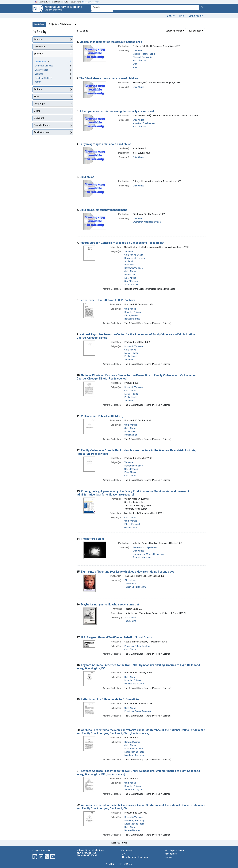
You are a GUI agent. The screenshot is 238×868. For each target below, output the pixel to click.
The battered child (92, 538)
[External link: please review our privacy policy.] (35, 856)
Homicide (129, 264)
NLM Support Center (174, 850)
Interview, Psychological (144, 123)
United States (130, 527)
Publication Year (42, 132)
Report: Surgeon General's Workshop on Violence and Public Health (121, 242)
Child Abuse (138, 50)
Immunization (130, 434)
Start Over (39, 24)
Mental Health (131, 353)
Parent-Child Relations (135, 587)
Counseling (130, 621)
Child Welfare (130, 425)
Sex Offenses (139, 60)
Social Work (130, 261)
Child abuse (86, 177)
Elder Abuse (130, 278)
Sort (174, 30)
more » (38, 81)
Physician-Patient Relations (137, 646)
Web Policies (127, 850)
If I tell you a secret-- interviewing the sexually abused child (116, 111)
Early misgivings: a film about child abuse (105, 144)
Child (135, 63)
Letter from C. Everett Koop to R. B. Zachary (107, 300)
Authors (38, 89)
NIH (114, 864)
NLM (108, 864)
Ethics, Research (132, 524)
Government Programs (135, 258)
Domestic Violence (133, 268)
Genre (37, 111)
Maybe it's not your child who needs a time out (110, 604)
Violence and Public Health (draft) (102, 416)
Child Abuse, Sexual (133, 254)
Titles (37, 96)
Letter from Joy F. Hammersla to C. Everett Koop (111, 699)
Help (182, 16)
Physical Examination (143, 57)
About (171, 16)
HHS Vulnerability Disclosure (134, 857)
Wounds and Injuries (134, 683)
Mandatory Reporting (134, 755)
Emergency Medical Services (147, 222)
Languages (39, 103)
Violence (128, 251)
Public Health (130, 356)
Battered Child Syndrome (145, 547)
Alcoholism (130, 580)
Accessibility (171, 853)
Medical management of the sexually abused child (110, 41)
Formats (38, 39)
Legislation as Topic (134, 752)
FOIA (123, 853)
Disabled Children (132, 312)
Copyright (39, 118)
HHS (120, 864)
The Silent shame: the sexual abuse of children (108, 78)
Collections (39, 46)
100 (195, 30)
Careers (168, 857)
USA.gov (128, 864)
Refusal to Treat (132, 318)
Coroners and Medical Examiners (148, 554)
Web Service (196, 16)
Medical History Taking (144, 54)
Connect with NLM (41, 850)
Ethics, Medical (131, 315)
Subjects (38, 53)
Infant (135, 67)
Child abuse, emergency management (103, 209)
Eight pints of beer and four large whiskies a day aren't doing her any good (128, 571)
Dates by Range (42, 125)
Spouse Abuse (131, 284)
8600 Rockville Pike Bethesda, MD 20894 (87, 854)
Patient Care (130, 274)
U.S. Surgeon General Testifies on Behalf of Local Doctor (116, 637)
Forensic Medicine (142, 557)
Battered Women (132, 742)
